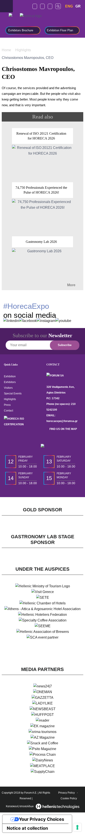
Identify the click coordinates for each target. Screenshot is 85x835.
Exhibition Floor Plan (60, 30)
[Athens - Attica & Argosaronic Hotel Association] (42, 609)
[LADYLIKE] (42, 703)
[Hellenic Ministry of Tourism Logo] (42, 586)
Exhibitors (10, 382)
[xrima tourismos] (42, 732)
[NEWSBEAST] (43, 709)
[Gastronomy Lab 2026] (42, 258)
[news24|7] (42, 686)
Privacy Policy (66, 792)
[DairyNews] (42, 760)
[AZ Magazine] (43, 737)
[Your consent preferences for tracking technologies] (77, 827)
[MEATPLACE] (42, 766)
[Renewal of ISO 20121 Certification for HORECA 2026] (42, 153)
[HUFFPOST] (42, 715)
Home (7, 50)
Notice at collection (27, 828)
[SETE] (42, 597)
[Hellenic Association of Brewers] (42, 632)
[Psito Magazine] (42, 749)
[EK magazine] (42, 726)
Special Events (13, 393)
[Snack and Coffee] (42, 743)
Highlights (23, 50)
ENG (69, 6)
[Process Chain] (42, 754)
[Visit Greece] (42, 592)
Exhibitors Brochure (20, 30)
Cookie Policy (69, 798)
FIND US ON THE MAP (63, 429)
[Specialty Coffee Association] (42, 620)
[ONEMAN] (42, 692)
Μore (71, 285)
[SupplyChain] (42, 772)
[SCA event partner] (42, 637)
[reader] (42, 720)
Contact (8, 410)
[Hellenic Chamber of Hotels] (42, 603)
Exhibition (10, 376)
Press (7, 404)
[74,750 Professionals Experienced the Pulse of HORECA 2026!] (42, 207)
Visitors (8, 387)
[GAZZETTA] (42, 698)
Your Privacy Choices (41, 819)
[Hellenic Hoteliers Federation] (42, 615)
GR (78, 6)
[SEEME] (43, 626)
